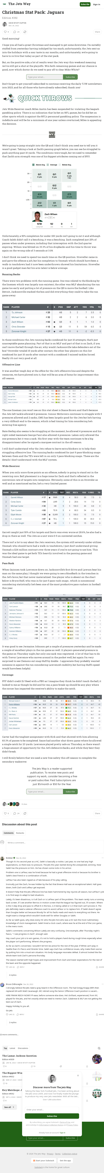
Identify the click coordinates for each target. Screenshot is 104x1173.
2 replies (12, 1022)
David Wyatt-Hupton (17, 23)
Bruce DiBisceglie (14, 984)
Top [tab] (5, 1048)
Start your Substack (45, 1160)
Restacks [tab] (20, 833)
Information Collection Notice (51, 1125)
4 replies (12, 975)
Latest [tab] (12, 1048)
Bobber (9, 857)
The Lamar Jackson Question (19, 1055)
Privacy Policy (72, 1125)
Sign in (96, 4)
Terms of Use (65, 1122)
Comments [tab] (8, 833)
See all (7, 1107)
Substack (39, 1167)
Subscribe (85, 4)
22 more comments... (9, 1034)
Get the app (65, 1160)
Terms (58, 1153)
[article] (52, 1061)
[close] (78, 1075)
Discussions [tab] (23, 1048)
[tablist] (14, 833)
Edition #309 (8, 1059)
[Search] (99, 1048)
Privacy (50, 1153)
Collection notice (69, 1153)
